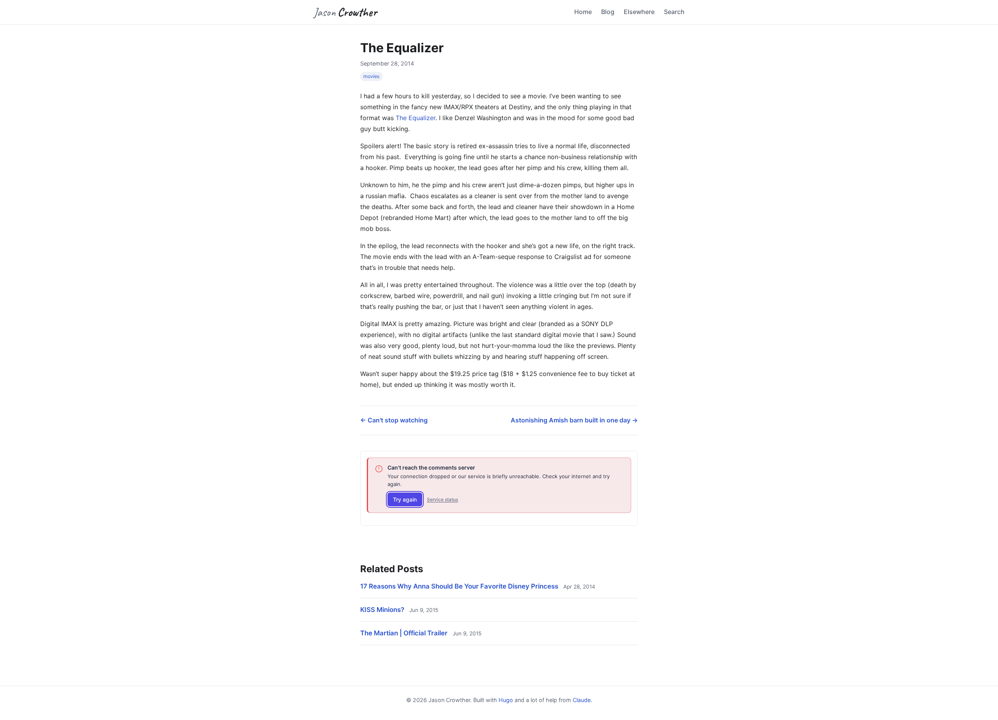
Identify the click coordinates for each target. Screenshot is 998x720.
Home (583, 12)
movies (371, 76)
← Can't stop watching (394, 420)
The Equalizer (415, 118)
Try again (405, 499)
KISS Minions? (382, 610)
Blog (607, 12)
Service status (442, 499)
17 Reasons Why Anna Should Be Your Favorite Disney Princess (459, 586)
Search (674, 12)
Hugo (506, 700)
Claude (582, 700)
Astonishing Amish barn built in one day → (574, 420)
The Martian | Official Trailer (404, 633)
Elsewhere (639, 12)
